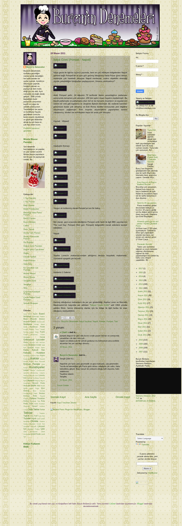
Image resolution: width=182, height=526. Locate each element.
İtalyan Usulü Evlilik (99, 305)
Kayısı (42, 355)
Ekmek (36, 324)
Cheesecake (41, 322)
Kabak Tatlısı (40, 347)
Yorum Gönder (63, 385)
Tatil (116, 321)
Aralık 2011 (143, 291)
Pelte (35, 396)
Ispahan (30, 347)
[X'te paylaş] (67, 317)
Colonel (112, 504)
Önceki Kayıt (123, 397)
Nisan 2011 (143, 323)
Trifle (31, 416)
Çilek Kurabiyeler (30, 431)
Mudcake (27, 386)
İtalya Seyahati (85, 321)
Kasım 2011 (143, 295)
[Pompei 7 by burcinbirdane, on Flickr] (60, 128)
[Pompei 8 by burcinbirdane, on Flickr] (60, 215)
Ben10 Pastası (29, 218)
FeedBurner (152, 473)
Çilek (43, 429)
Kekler (34, 358)
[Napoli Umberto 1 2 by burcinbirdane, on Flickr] (64, 287)
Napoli (95, 321)
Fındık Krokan (28, 329)
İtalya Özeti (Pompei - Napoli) (72, 59)
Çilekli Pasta (36, 434)
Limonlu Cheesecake (37, 370)
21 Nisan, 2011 (66, 380)
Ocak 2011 (142, 335)
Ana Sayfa (91, 397)
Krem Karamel (40, 361)
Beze (25, 319)
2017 (141, 268)
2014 (141, 276)
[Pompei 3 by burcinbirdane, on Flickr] (60, 136)
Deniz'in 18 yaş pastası (146, 203)
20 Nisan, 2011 (66, 347)
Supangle (26, 406)
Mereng (37, 380)
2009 (141, 344)
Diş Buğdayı (28, 242)
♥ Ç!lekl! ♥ (64, 332)
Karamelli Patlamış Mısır (31, 355)
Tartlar (42, 409)
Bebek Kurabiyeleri (31, 209)
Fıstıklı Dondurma (30, 334)
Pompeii (109, 321)
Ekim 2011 (142, 299)
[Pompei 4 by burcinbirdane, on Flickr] (60, 153)
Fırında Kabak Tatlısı (31, 332)
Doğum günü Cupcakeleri (33, 249)
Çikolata (34, 421)
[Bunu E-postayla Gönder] (62, 317)
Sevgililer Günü (29, 281)
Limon (25, 370)
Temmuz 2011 (144, 311)
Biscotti (33, 319)
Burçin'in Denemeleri (69, 321)
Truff (35, 416)
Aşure (35, 314)
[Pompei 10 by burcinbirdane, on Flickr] (60, 185)
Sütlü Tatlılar (33, 409)
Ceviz (33, 321)
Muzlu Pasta (34, 388)
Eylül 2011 (142, 303)
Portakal (33, 398)
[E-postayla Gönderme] (57, 318)
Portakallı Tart (35, 401)
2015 (141, 272)
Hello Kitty (27, 264)
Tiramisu (42, 413)
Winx (25, 288)
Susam (34, 406)
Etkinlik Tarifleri (29, 257)
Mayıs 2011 (143, 319)
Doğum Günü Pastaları (32, 246)
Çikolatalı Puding (33, 429)
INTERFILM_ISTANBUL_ (146, 401)
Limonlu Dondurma (30, 373)
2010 (141, 340)
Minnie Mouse (29, 277)
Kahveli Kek (38, 350)
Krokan (25, 367)
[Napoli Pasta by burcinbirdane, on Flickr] (61, 265)
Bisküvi (42, 319)
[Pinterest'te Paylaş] (73, 317)
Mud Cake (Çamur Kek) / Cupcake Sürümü (152, 158)
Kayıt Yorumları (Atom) (66, 403)
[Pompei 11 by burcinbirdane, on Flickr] (60, 177)
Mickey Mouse (29, 273)
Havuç (25, 342)
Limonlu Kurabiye (33, 378)
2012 (141, 284)
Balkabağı (27, 316)
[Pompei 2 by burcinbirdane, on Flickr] (60, 88)
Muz (38, 386)
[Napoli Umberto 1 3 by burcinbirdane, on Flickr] (64, 295)
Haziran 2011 (143, 315)
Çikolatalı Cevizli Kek (37, 424)
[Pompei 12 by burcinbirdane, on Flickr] (60, 193)
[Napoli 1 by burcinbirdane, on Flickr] (59, 240)
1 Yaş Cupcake (29, 198)
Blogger (140, 504)
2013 (141, 280)
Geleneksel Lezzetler (34, 339)
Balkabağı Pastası (38, 316)
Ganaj (42, 337)
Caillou (26, 226)
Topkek (26, 416)
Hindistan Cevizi (34, 345)
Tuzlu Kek (41, 416)
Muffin (33, 386)
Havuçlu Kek (34, 342)
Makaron (31, 380)
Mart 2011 (142, 327)
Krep (43, 364)
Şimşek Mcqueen (30, 303)
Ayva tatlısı (27, 314)
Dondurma (27, 324)
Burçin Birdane (29, 222)
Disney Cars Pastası (32, 233)
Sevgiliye (27, 284)
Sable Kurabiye (39, 403)
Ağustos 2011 (144, 307)
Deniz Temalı (28, 229)
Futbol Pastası (29, 260)
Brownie (26, 322)
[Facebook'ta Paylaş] (70, 317)
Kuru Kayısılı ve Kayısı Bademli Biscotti (147, 183)
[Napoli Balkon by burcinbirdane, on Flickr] (61, 249)
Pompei (102, 321)
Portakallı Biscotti (144, 244)
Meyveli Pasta (38, 383)
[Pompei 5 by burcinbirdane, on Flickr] (60, 161)
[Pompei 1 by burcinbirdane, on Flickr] (60, 66)
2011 (141, 288)
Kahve (26, 350)
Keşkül (31, 361)
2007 (141, 352)
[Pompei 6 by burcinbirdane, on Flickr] (60, 201)
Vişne (33, 418)
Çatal (38, 418)
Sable (31, 403)
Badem (42, 314)
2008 (141, 348)
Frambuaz (34, 327)
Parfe (35, 393)
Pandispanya (27, 393)
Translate (145, 445)
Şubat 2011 (143, 331)
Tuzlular (27, 418)
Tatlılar (28, 412)
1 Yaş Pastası (29, 202)
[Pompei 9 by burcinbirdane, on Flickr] (60, 169)
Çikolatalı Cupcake (29, 426)
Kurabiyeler (37, 367)
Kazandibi (26, 359)
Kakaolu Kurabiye (34, 352)
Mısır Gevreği (39, 391)
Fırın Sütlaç (40, 329)
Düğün (26, 253)
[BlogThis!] (65, 317)
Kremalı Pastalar (31, 364)
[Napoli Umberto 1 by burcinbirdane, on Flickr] (63, 279)
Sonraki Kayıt (58, 397)
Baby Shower (28, 205)
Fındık (42, 327)
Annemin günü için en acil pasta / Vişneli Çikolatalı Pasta (147, 223)
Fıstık (42, 332)
